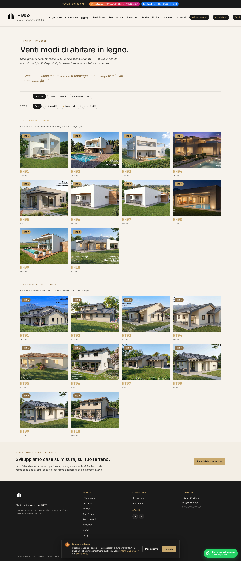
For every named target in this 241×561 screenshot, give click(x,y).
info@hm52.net (190, 502)
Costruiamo (71, 17)
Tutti (37, 106)
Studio (145, 17)
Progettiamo (55, 17)
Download (167, 17)
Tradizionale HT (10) (81, 96)
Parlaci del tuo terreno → (209, 461)
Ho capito (169, 549)
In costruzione (71, 106)
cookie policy (82, 553)
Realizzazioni (116, 17)
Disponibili (52, 106)
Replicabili (91, 106)
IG (135, 516)
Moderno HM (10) (58, 96)
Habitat (85, 17)
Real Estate (99, 17)
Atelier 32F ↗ (139, 503)
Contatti (181, 17)
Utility (155, 17)
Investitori (132, 17)
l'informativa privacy (129, 551)
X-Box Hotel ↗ (140, 498)
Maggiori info (151, 549)
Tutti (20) (39, 96)
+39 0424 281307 (191, 497)
